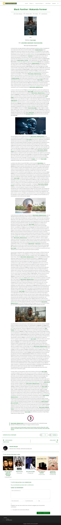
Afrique (16, 427)
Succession (35, 428)
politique (26, 428)
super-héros (40, 428)
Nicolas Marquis (18, 13)
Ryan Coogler (30, 428)
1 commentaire (44, 13)
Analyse (19, 427)
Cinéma (36, 13)
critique (41, 427)
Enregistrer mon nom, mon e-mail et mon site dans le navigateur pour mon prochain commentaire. (28, 506)
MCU (23, 428)
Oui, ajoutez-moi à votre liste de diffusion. (20, 509)
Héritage (12, 428)
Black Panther (33, 427)
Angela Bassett (24, 427)
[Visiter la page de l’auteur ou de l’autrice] (5, 448)
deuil (44, 427)
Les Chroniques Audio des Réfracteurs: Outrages (8, 473)
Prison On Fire (19, 471)
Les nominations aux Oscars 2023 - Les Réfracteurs (23, 485)
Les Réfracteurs (9, 520)
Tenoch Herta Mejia (46, 428)
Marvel (20, 428)
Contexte (38, 427)
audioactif (29, 427)
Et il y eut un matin (30, 471)
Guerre (47, 427)
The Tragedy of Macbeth (41, 472)
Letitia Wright (16, 428)
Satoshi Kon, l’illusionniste (53, 472)
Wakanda (12, 429)
